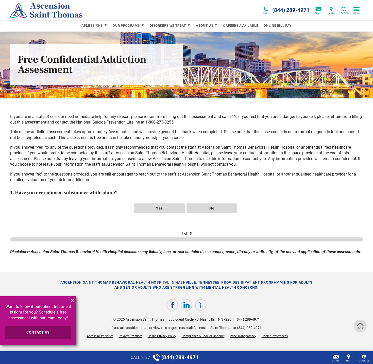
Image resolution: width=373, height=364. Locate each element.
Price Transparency (243, 336)
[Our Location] (331, 10)
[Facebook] (172, 305)
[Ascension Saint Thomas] (86, 10)
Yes (159, 208)
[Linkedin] (186, 305)
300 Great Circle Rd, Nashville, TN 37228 (199, 319)
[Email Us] (318, 10)
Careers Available (240, 25)
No (211, 208)
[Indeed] (201, 305)
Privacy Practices (130, 336)
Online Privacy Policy (162, 336)
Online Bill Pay (278, 25)
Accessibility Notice (100, 336)
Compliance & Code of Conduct (203, 336)
